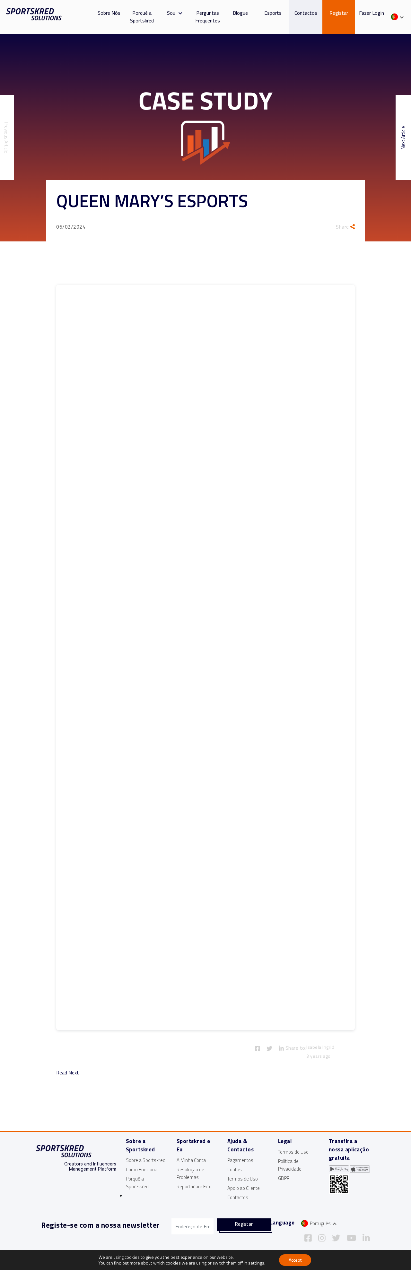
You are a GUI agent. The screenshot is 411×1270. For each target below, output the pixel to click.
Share (343, 227)
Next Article (403, 137)
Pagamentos (240, 1160)
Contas (234, 1169)
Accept (295, 1260)
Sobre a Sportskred (145, 1160)
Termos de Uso (242, 1178)
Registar (338, 13)
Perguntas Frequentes (207, 16)
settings (256, 1263)
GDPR (284, 1178)
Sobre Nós (109, 13)
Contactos (305, 13)
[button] (178, 13)
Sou (171, 13)
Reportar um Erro (194, 1186)
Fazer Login (371, 13)
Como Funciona (141, 1169)
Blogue (240, 13)
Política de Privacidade (290, 1165)
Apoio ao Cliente (243, 1188)
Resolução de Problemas (190, 1173)
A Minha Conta (191, 1160)
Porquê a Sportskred (142, 16)
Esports (273, 13)
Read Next (67, 1072)
